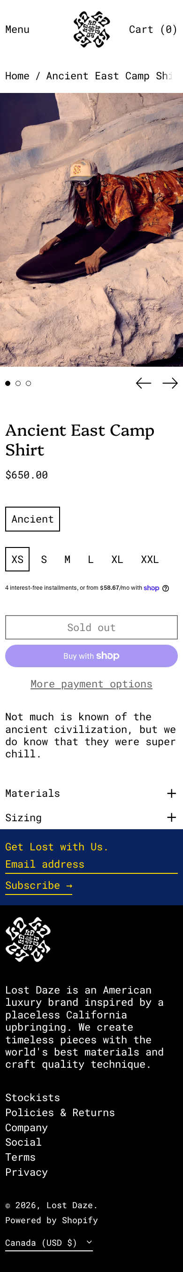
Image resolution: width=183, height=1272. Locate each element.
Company (26, 1127)
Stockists (32, 1097)
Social (23, 1142)
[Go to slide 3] (28, 383)
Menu (17, 29)
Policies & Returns (60, 1112)
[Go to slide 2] (18, 383)
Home (17, 75)
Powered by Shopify (51, 1220)
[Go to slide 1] (7, 383)
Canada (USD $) (44, 1242)
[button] (153, 29)
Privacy (26, 1172)
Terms (20, 1157)
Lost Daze (69, 1205)
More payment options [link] (91, 684)
